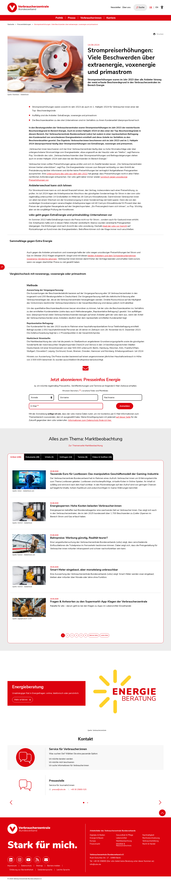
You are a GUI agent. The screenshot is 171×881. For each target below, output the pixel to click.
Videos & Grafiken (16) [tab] (102, 457)
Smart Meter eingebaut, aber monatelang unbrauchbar (84, 568)
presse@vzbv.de (58, 789)
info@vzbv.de (95, 864)
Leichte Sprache (63, 870)
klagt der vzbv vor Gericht (115, 226)
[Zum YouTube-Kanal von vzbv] (28, 859)
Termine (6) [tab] (83, 457)
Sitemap (39, 866)
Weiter (160, 802)
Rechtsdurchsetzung (151, 838)
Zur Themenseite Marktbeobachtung (86, 445)
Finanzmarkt (95, 844)
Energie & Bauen (96, 838)
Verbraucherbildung (150, 841)
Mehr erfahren (21, 699)
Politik (59, 17)
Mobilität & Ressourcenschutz (123, 845)
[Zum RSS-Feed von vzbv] (37, 859)
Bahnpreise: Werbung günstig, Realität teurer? (79, 537)
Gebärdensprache (45, 870)
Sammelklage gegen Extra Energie (31, 241)
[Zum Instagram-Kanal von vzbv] (19, 859)
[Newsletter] (46, 859)
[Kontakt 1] (83, 802)
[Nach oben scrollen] (162, 812)
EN (157, 7)
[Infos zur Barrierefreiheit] (162, 7)
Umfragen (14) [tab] (66, 457)
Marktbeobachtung (124, 841)
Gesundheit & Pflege (124, 835)
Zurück (11, 802)
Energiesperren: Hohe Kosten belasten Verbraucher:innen (86, 505)
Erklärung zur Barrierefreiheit (21, 870)
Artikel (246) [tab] (15, 457)
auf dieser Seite (123, 417)
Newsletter (116, 7)
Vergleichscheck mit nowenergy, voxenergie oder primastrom (48, 274)
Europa (93, 841)
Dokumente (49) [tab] (32, 457)
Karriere (111, 17)
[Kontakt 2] (87, 802)
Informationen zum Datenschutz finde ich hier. (90, 420)
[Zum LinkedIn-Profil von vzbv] (10, 859)
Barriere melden (53, 866)
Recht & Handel (148, 844)
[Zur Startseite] (28, 7)
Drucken (160, 34)
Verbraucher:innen (91, 17)
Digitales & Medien (97, 835)
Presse (71, 17)
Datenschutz (26, 866)
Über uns (126, 7)
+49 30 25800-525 (78, 789)
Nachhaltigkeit (148, 835)
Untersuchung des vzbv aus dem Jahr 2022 (67, 173)
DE (150, 7)
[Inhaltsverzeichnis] (2, 267)
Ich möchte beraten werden (61, 759)
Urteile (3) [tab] (49, 457)
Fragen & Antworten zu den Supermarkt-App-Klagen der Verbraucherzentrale (98, 600)
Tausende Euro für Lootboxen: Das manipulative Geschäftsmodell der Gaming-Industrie (104, 473)
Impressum (12, 866)
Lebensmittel (121, 838)
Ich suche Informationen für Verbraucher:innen (69, 765)
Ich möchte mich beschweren (61, 762)
